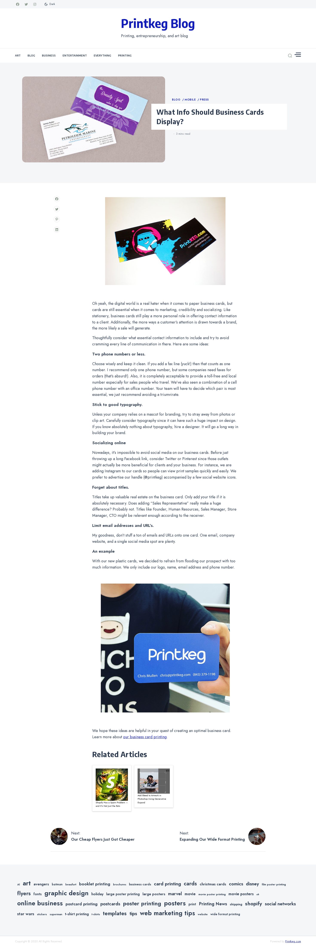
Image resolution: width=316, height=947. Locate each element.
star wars (25, 914)
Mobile (191, 100)
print (192, 904)
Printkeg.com (293, 941)
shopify (253, 903)
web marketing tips (167, 913)
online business (40, 903)
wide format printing (225, 914)
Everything (102, 55)
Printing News (213, 904)
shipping (236, 904)
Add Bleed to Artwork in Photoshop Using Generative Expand (152, 799)
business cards (140, 884)
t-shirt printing (77, 914)
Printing (125, 55)
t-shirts (96, 914)
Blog (31, 55)
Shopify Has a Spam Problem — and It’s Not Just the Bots (112, 804)
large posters (154, 894)
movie (190, 894)
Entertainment (75, 55)
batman (57, 884)
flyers (24, 893)
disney (252, 883)
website (203, 914)
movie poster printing (212, 894)
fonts (38, 894)
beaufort (70, 884)
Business (49, 55)
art (27, 883)
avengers (41, 884)
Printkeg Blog (158, 22)
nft (257, 894)
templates (115, 913)
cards (190, 883)
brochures (119, 884)
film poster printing (274, 884)
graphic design (66, 893)
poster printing (142, 903)
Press (204, 100)
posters (175, 903)
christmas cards (213, 884)
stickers (42, 914)
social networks (280, 904)
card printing (167, 883)
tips (133, 913)
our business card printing (145, 737)
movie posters (241, 894)
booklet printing (94, 884)
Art (18, 55)
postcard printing (82, 904)
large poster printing (123, 894)
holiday (97, 894)
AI (18, 884)
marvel (175, 894)
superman (56, 914)
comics (236, 883)
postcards (110, 904)
